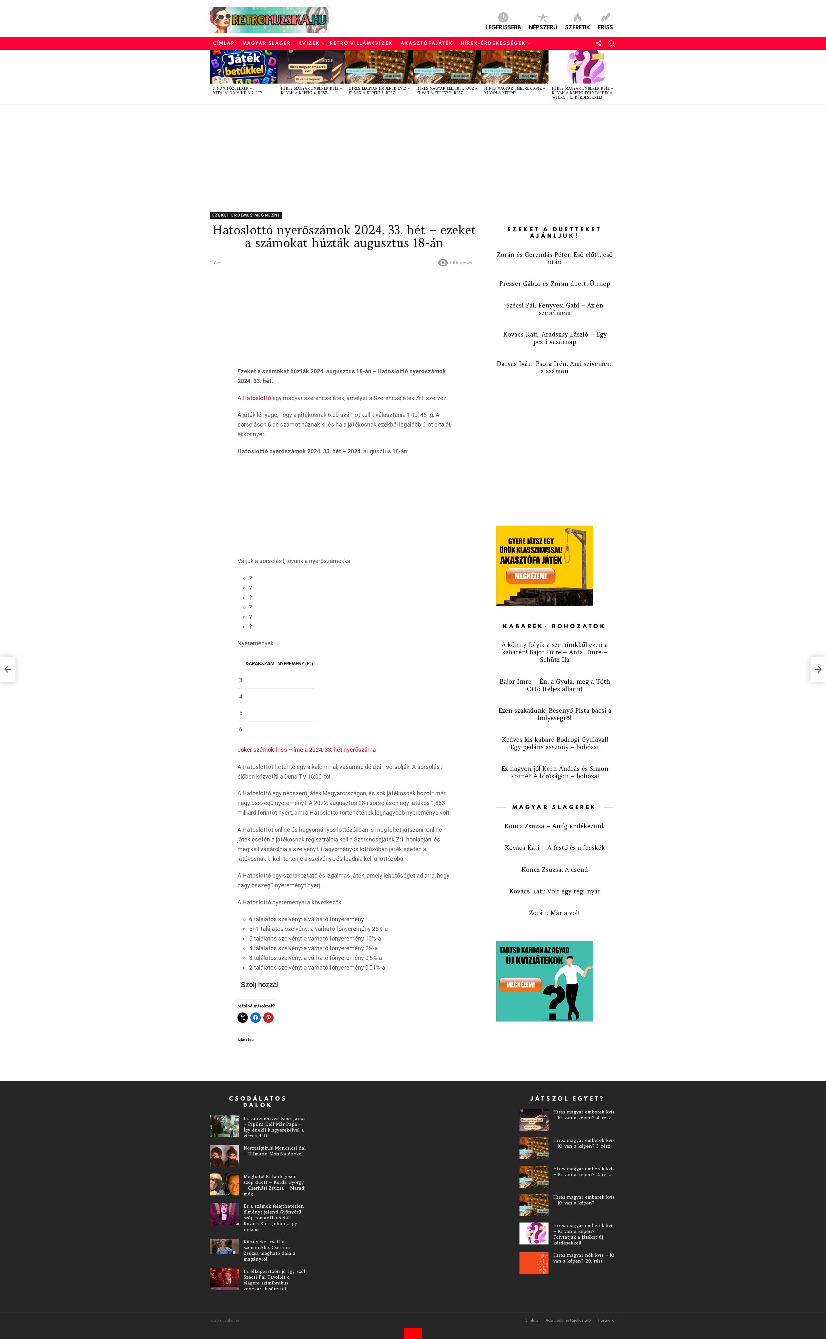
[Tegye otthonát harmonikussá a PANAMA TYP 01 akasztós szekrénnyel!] (7, 669)
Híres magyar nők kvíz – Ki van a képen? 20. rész (584, 1258)
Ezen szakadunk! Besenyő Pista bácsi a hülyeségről (554, 714)
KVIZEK (309, 43)
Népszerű (543, 26)
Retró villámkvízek (361, 43)
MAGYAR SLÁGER (267, 43)
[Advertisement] (403, 153)
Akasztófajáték (427, 43)
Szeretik (577, 26)
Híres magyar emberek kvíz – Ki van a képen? (514, 90)
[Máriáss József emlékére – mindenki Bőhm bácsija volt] (818, 669)
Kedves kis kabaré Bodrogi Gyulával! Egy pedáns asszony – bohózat (555, 743)
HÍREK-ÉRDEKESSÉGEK (493, 43)
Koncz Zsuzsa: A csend (554, 869)
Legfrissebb (503, 26)
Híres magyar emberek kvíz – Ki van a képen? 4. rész (311, 90)
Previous (213, 77)
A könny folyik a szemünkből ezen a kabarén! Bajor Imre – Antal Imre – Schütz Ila (554, 652)
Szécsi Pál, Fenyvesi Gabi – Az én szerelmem (554, 309)
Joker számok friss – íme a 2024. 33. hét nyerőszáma (306, 749)
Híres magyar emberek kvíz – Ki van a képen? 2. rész (447, 90)
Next (613, 77)
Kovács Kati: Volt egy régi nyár (554, 891)
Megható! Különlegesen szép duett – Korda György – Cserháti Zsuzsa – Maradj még (275, 1185)
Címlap (224, 43)
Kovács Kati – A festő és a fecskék (555, 847)
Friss (605, 26)
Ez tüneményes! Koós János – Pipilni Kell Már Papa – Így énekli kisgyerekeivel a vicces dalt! (275, 1127)
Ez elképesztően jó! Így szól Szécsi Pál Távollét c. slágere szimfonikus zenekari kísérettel (274, 1280)
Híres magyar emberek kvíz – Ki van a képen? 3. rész (379, 90)
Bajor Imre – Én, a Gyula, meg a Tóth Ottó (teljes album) (554, 685)
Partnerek (607, 1320)
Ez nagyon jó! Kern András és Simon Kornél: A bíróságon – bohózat (555, 772)
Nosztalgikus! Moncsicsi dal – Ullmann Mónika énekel (275, 1151)
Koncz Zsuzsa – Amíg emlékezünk (554, 826)
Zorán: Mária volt (554, 913)
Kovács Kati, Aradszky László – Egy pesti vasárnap (555, 338)
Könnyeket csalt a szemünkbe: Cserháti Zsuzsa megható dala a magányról (270, 1250)
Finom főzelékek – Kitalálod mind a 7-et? (237, 90)
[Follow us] (598, 43)
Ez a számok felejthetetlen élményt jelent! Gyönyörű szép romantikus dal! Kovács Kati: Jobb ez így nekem (274, 1217)
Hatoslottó (257, 398)
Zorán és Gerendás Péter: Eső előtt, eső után (555, 258)
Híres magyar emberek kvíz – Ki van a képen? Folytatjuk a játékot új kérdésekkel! (582, 93)
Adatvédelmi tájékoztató (568, 1320)
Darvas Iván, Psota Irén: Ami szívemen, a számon (555, 367)
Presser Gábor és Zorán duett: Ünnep (554, 283)
